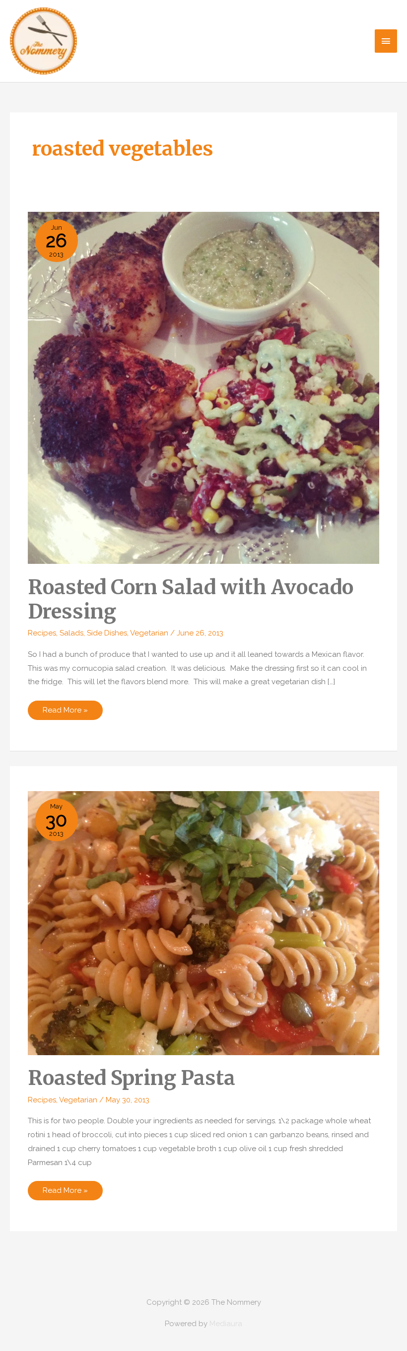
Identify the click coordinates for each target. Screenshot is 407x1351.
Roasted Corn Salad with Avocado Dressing (190, 599)
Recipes (42, 633)
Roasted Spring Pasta (131, 1078)
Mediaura (225, 1323)
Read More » (65, 712)
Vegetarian (149, 633)
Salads (71, 633)
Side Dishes (107, 633)
